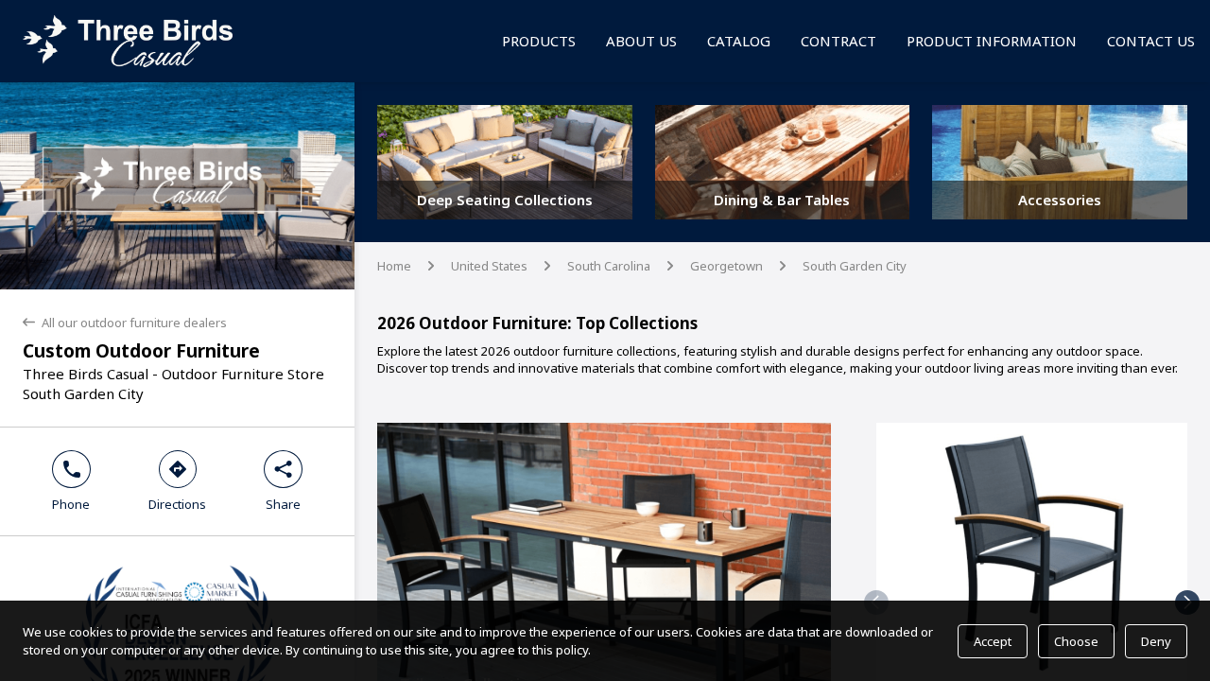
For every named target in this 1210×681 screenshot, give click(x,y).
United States (489, 265)
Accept (992, 641)
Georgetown (726, 265)
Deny (1156, 641)
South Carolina (608, 265)
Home (394, 265)
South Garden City (855, 265)
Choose (1076, 641)
